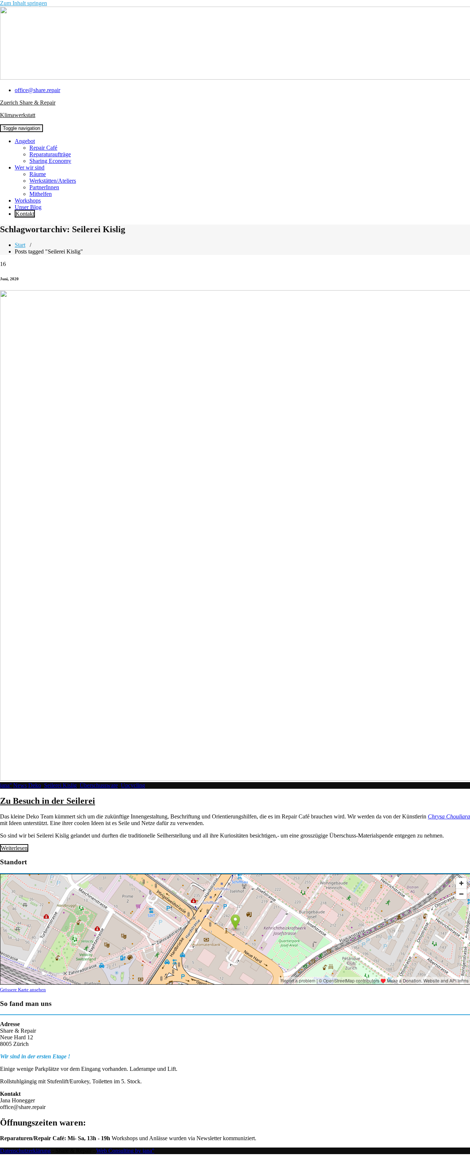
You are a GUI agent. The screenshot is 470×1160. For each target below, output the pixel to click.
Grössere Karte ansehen (23, 989)
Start (20, 245)
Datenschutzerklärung (25, 1151)
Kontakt (24, 214)
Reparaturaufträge (50, 154)
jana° (6, 785)
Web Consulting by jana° (125, 1151)
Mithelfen (40, 194)
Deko (34, 785)
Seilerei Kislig (60, 785)
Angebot (25, 141)
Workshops (28, 200)
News (20, 785)
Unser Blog (28, 207)
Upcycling (133, 785)
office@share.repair (37, 90)
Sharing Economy (50, 161)
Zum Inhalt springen (23, 3)
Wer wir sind (29, 167)
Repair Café (43, 148)
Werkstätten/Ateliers (52, 181)
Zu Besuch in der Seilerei (47, 801)
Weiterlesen (14, 848)
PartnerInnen (44, 187)
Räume (37, 174)
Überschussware (99, 785)
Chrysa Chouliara (449, 816)
